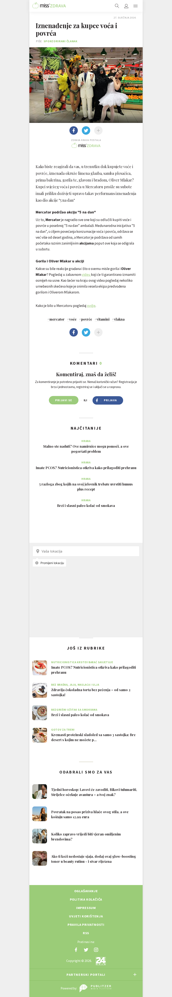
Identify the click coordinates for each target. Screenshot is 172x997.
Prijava (110, 400)
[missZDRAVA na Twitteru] (86, 950)
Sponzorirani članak (61, 41)
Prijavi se (63, 400)
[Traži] (117, 6)
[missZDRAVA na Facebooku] (76, 950)
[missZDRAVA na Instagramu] (96, 950)
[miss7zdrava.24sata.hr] (49, 6)
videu (86, 274)
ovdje (91, 305)
